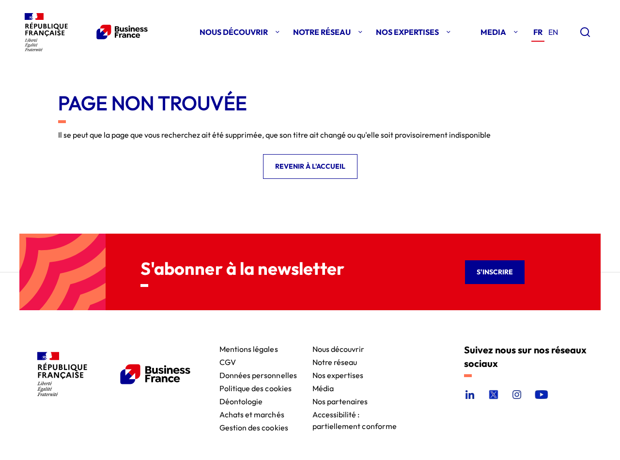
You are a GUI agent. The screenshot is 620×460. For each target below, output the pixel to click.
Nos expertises (338, 374)
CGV (227, 361)
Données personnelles (258, 374)
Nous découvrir (338, 348)
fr (537, 32)
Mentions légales (248, 348)
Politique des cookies (255, 387)
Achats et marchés (251, 414)
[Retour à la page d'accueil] (84, 32)
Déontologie (241, 401)
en (553, 32)
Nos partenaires (340, 401)
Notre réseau (334, 361)
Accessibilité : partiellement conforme (354, 414)
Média (323, 387)
